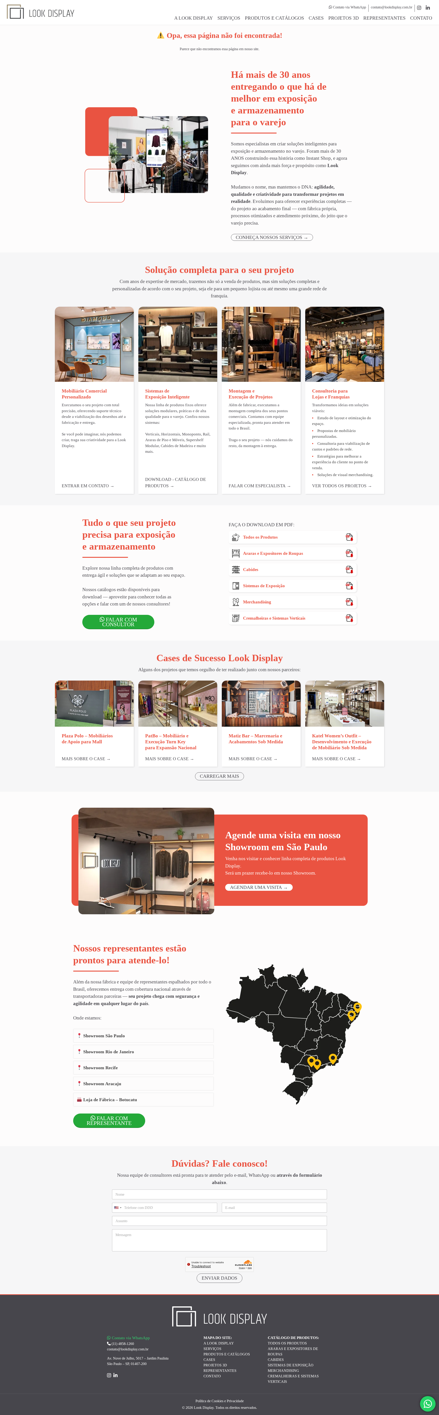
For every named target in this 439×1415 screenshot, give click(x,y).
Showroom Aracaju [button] (101, 1083)
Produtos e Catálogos (274, 18)
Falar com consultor (119, 622)
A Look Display (193, 18)
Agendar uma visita (256, 887)
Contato (421, 18)
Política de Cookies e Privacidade (219, 1401)
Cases (316, 18)
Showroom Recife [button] (100, 1067)
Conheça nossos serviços (269, 237)
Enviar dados (219, 1278)
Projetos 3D (343, 18)
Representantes (384, 18)
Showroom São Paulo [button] (103, 1035)
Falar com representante (109, 1120)
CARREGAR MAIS (219, 776)
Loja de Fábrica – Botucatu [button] (109, 1099)
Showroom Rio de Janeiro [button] (108, 1051)
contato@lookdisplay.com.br (391, 7)
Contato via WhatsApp (349, 7)
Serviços (228, 18)
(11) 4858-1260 (122, 1344)
